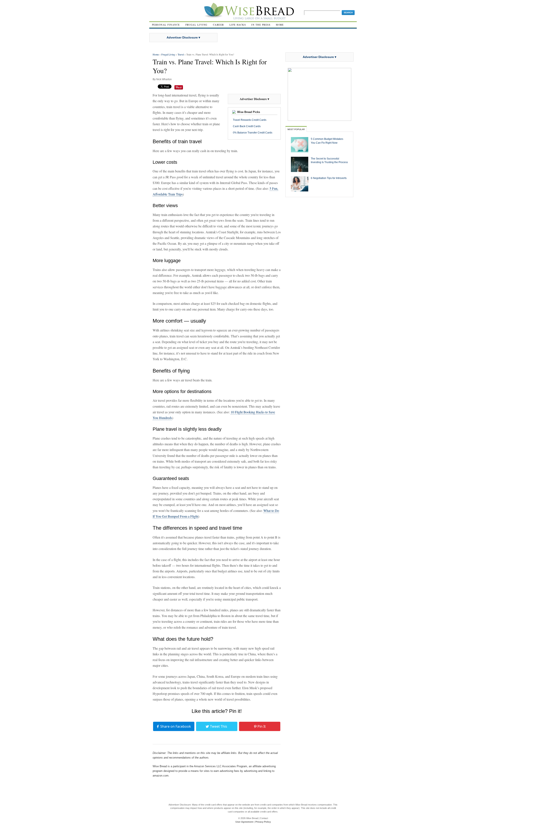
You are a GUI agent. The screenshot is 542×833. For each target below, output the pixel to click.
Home (156, 54)
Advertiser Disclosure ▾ (183, 37)
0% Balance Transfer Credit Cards (252, 132)
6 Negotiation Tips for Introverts (329, 178)
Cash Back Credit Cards (247, 126)
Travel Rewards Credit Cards (249, 119)
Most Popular (296, 129)
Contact (264, 818)
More (280, 24)
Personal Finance (166, 24)
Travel (181, 54)
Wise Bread (252, 818)
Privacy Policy (263, 822)
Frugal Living (196, 24)
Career (218, 24)
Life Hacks (238, 24)
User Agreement (244, 822)
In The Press (260, 24)
